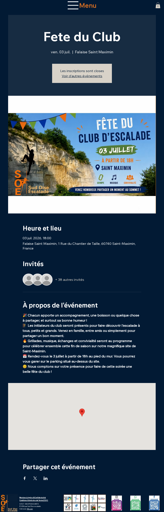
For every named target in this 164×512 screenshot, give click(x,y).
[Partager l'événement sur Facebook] (25, 478)
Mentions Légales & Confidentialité (32, 498)
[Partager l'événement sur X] (35, 478)
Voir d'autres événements (82, 76)
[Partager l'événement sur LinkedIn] (46, 478)
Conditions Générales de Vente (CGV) (33, 500)
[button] (157, 5)
